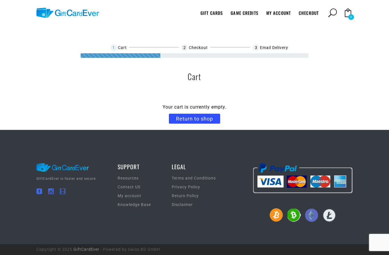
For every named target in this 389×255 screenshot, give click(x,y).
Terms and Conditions (194, 178)
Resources (128, 178)
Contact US (129, 187)
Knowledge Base (134, 204)
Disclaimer (182, 204)
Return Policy (185, 195)
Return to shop (194, 119)
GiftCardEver (86, 249)
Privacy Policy (186, 187)
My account (129, 195)
